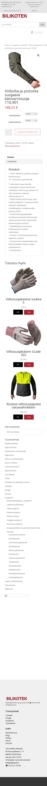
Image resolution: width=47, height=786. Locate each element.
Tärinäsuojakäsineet (17, 558)
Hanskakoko (14, 115)
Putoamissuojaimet (15, 524)
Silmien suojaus (13, 516)
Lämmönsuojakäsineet (18, 542)
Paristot (8, 494)
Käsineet (23, 45)
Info (18, 312)
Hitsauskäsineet (15, 566)
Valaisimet (9, 589)
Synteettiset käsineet (17, 534)
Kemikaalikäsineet (16, 577)
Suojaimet (15, 45)
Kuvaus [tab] (10, 157)
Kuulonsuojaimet (13, 512)
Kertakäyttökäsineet (17, 573)
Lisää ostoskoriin (28, 132)
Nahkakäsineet (15, 569)
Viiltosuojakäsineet (35, 45)
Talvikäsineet (14, 562)
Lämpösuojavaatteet (15, 504)
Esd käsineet (14, 554)
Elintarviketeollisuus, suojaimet (19, 500)
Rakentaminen (10, 470)
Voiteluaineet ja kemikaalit (15, 451)
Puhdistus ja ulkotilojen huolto (17, 482)
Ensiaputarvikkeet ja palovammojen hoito (23, 528)
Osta (29, 312)
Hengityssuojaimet (14, 520)
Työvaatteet (10, 474)
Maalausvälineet (11, 443)
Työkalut (8, 486)
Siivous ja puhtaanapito (14, 459)
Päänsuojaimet (13, 508)
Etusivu (7, 45)
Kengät (8, 490)
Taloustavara (10, 585)
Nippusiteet (9, 455)
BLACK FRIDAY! (11, 463)
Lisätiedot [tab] (12, 161)
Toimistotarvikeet (12, 467)
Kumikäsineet (14, 538)
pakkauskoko (15, 122)
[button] (38, 55)
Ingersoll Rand (10, 447)
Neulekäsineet (14, 546)
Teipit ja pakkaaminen (14, 581)
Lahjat (7, 478)
